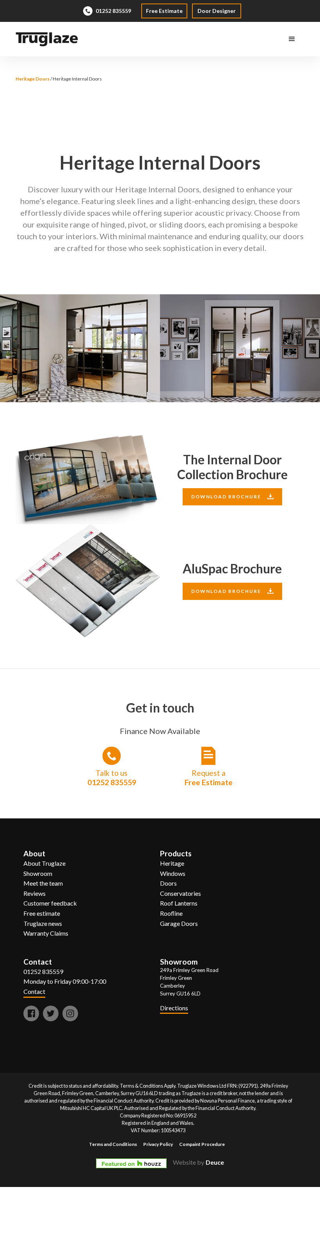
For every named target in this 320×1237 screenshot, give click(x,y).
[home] (47, 39)
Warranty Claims (45, 933)
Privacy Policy (158, 1144)
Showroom (37, 873)
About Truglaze (44, 863)
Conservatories (180, 893)
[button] (291, 39)
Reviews (34, 893)
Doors (168, 883)
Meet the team (43, 883)
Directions (174, 1007)
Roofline (171, 913)
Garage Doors (179, 923)
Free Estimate (164, 10)
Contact (34, 991)
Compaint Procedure (202, 1144)
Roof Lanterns (178, 903)
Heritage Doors (33, 79)
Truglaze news (42, 923)
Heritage (172, 863)
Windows (172, 873)
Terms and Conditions (113, 1144)
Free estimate (41, 913)
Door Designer (216, 10)
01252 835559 (43, 971)
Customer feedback (50, 903)
